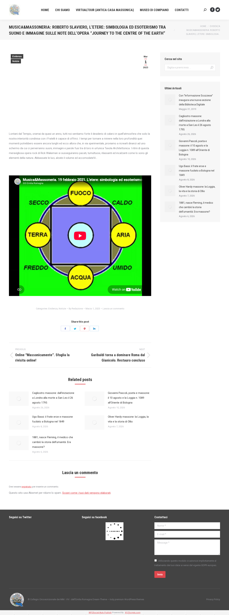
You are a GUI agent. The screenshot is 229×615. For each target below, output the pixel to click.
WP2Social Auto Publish (100, 612)
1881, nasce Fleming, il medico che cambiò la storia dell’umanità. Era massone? (52, 442)
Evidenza (17, 56)
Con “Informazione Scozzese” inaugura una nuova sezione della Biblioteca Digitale (196, 100)
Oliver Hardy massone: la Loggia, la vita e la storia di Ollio (128, 419)
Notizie (15, 61)
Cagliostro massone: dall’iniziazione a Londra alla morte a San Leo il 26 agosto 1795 (53, 397)
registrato (26, 486)
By (76, 308)
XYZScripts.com (132, 612)
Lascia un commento (113, 308)
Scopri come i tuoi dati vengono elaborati (86, 492)
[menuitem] (45, 10)
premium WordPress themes (129, 599)
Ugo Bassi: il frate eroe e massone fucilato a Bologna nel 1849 (52, 419)
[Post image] (19, 399)
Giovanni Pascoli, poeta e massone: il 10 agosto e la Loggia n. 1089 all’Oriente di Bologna (129, 397)
